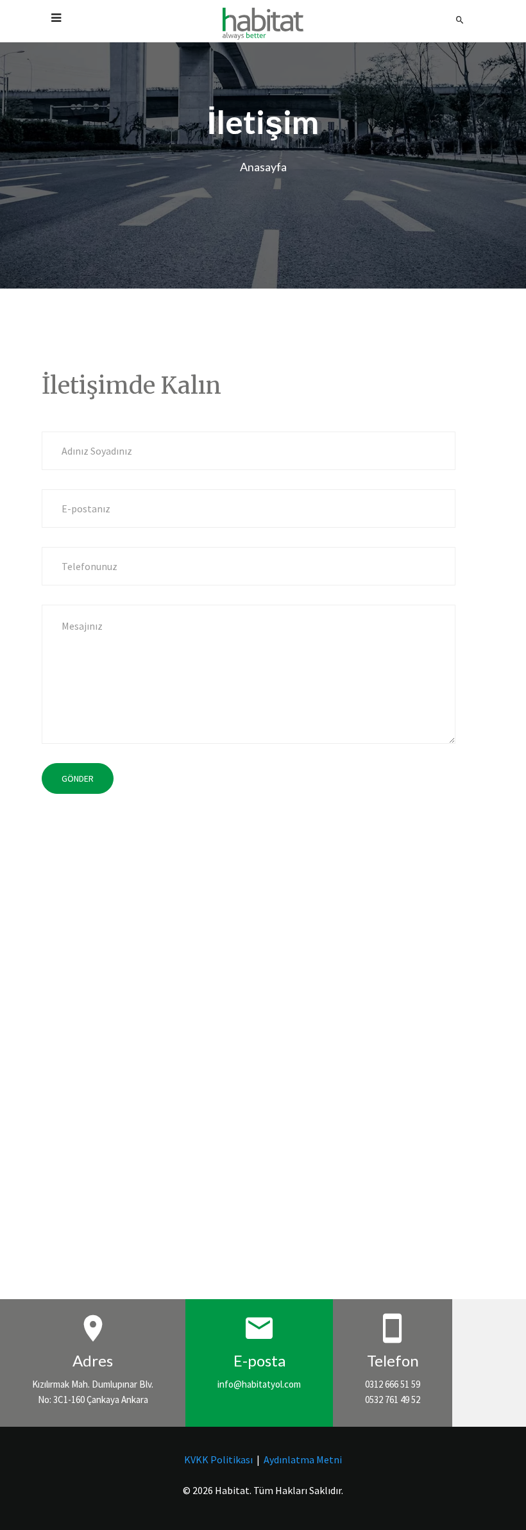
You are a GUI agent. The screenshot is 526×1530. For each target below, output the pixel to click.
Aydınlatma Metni (303, 1459)
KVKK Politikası (218, 1459)
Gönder (78, 778)
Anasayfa (263, 167)
